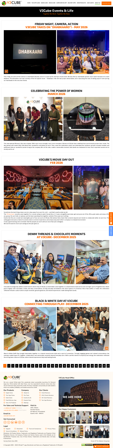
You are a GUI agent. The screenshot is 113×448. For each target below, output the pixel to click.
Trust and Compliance (35, 429)
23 (92, 366)
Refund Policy (24, 431)
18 (72, 366)
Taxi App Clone (36, 3)
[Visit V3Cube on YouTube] (15, 422)
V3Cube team (10, 214)
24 (96, 366)
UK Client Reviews (47, 398)
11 (44, 366)
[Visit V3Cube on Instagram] (19, 422)
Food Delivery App (11, 400)
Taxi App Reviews (47, 400)
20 (80, 366)
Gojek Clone (9, 393)
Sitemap (26, 403)
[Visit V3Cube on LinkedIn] (12, 422)
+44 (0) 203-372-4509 (11, 410)
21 (84, 366)
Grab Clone (52, 3)
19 (76, 366)
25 (100, 366)
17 (68, 366)
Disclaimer (20, 429)
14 (56, 366)
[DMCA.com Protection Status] (87, 445)
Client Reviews (46, 393)
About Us (97, 3)
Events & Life (27, 398)
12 (48, 366)
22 (88, 366)
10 (40, 366)
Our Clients (90, 3)
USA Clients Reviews (48, 395)
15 (60, 366)
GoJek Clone (44, 3)
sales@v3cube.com (9, 416)
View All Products (11, 403)
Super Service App (61, 3)
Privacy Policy (51, 429)
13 (52, 366)
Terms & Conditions (11, 431)
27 (108, 366)
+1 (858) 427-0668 (10, 408)
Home (28, 3)
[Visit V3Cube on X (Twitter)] (8, 422)
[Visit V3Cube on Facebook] (5, 422)
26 (104, 366)
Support (8, 429)
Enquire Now (27, 400)
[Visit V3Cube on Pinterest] (23, 422)
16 (64, 366)
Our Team (26, 395)
